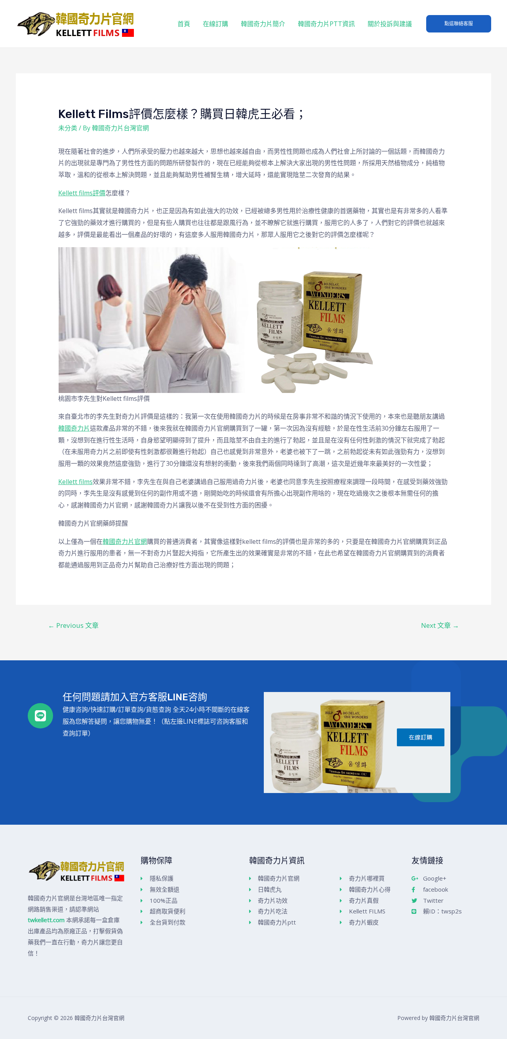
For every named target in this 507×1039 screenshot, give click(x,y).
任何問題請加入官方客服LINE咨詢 (135, 697)
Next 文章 (440, 625)
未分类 (67, 128)
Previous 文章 (73, 625)
